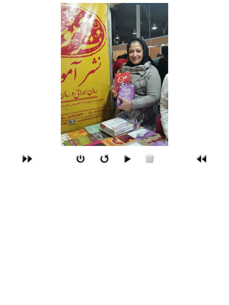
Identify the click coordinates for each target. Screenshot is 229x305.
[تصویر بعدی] (27, 159)
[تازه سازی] (104, 159)
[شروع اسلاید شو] (127, 159)
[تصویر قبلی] (202, 159)
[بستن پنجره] (80, 159)
